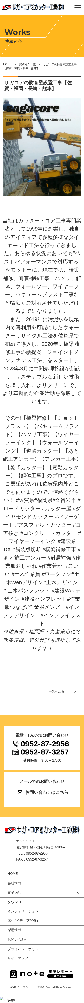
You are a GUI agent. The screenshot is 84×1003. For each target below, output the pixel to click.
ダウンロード (18, 902)
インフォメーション (23, 911)
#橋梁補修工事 (59, 549)
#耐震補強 (59, 558)
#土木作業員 (26, 574)
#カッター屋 (56, 508)
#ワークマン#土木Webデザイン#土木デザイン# (41, 582)
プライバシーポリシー (25, 949)
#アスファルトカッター (43, 525)
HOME (7, 64)
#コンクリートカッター (48, 533)
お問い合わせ (18, 939)
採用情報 (14, 930)
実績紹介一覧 (27, 64)
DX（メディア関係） (24, 920)
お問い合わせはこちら (46, 792)
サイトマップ (18, 958)
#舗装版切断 (26, 549)
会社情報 (14, 883)
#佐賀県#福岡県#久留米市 (46, 500)
